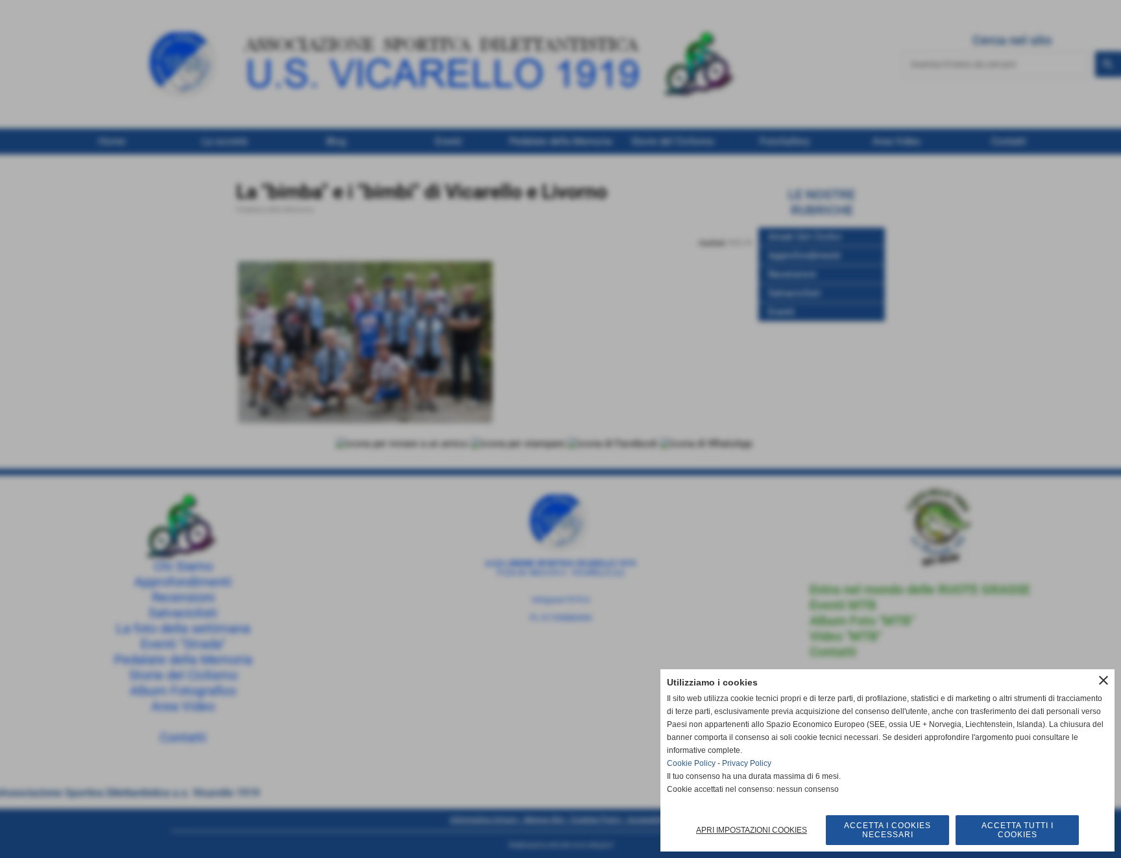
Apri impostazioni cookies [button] (751, 830)
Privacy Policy (746, 763)
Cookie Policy (691, 763)
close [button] (1103, 680)
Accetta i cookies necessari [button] (887, 830)
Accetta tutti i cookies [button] (1018, 830)
